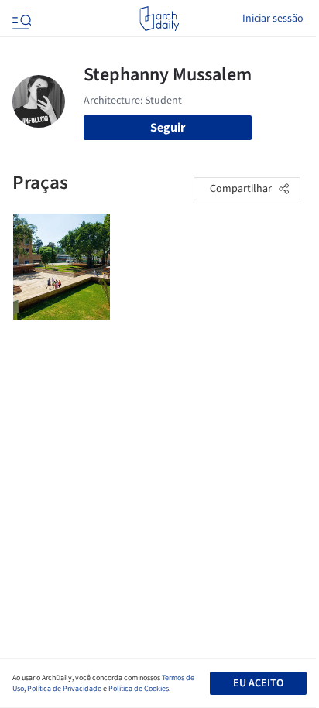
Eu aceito (258, 683)
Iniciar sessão (273, 18)
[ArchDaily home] (159, 18)
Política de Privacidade (64, 688)
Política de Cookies (138, 688)
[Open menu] (20, 18)
